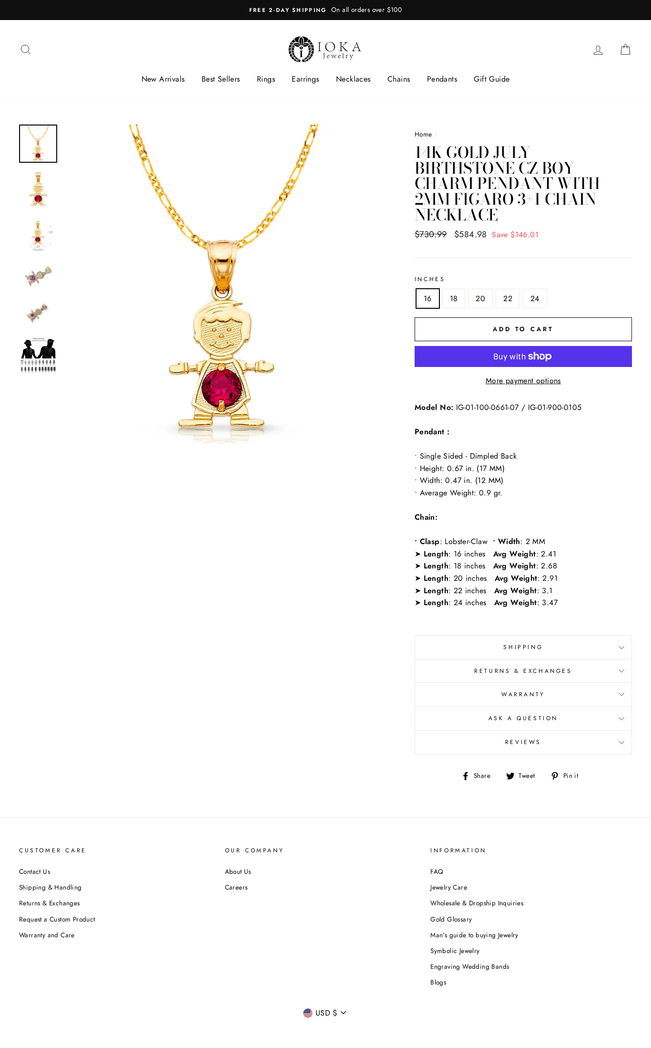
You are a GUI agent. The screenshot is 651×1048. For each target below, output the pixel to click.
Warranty (523, 694)
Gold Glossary (451, 919)
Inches (430, 279)
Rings (266, 78)
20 (480, 298)
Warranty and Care (47, 935)
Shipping (523, 647)
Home (423, 134)
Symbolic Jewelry (454, 950)
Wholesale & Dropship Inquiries (476, 903)
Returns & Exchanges (523, 671)
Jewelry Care (448, 887)
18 (454, 298)
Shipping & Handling (50, 887)
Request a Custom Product (57, 919)
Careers (236, 887)
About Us (238, 871)
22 (507, 298)
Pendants (442, 78)
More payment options (523, 380)
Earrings (305, 78)
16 (428, 298)
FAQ (436, 871)
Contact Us (34, 871)
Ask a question (523, 718)
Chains (398, 78)
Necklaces (353, 78)
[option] (325, 10)
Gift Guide (491, 78)
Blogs (438, 982)
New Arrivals (163, 78)
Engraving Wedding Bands (469, 966)
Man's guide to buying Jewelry (474, 935)
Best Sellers (221, 78)
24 (534, 298)
